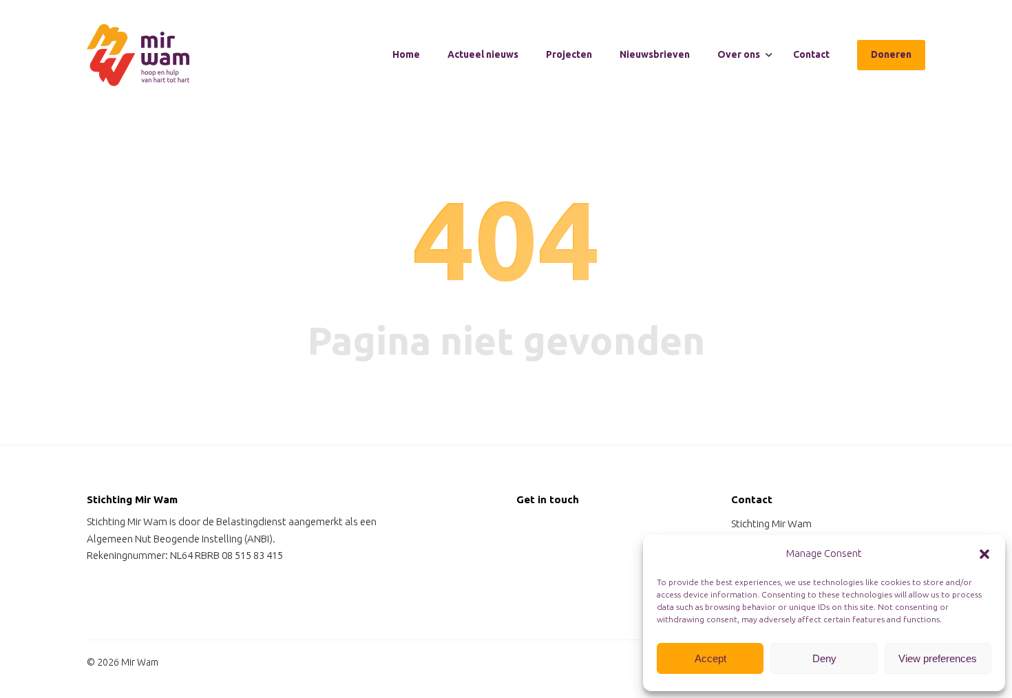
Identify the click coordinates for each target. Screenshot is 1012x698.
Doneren (891, 54)
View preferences (937, 658)
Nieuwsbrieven (655, 54)
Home (406, 54)
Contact (811, 54)
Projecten (569, 54)
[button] (984, 554)
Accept (710, 658)
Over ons (738, 54)
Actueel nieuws (482, 54)
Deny (824, 658)
